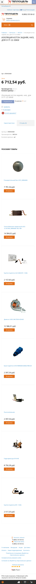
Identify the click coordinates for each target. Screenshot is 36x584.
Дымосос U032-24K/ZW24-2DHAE (14, 319)
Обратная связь (19, 541)
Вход (23, 10)
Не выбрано (5, 6)
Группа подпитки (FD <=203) (12, 505)
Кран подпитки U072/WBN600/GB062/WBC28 (18, 366)
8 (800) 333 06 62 (28, 14)
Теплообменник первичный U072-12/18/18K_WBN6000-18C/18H (15, 227)
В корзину (9, 191)
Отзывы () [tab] (23, 123)
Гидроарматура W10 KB (11, 458)
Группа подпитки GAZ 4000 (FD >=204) (15, 273)
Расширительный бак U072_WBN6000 (15, 180)
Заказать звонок (19, 537)
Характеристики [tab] (9, 123)
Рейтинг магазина (18, 565)
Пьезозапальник (9, 412)
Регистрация (30, 10)
